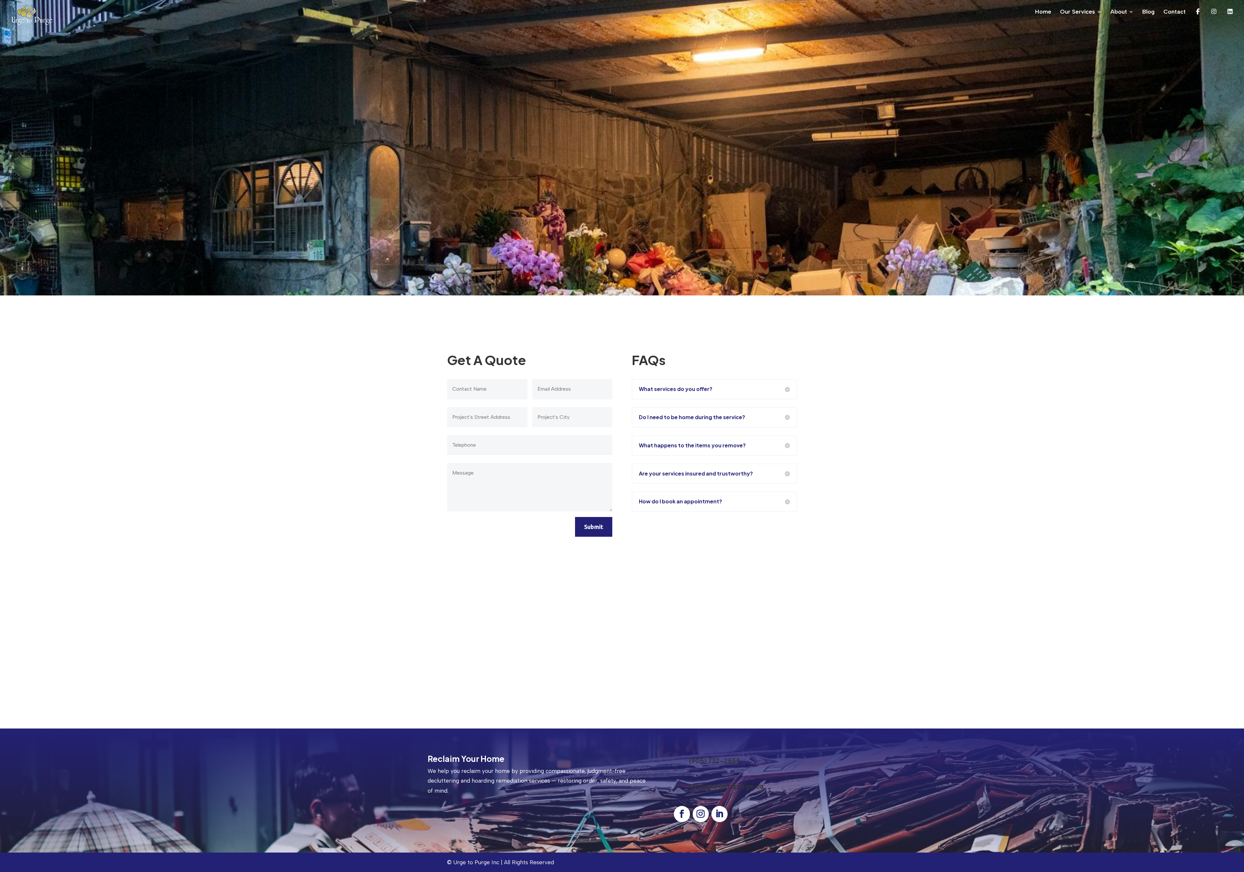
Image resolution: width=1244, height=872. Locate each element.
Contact (1174, 12)
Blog (1148, 12)
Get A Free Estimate (465, 816)
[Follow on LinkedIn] (719, 814)
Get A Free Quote (591, 176)
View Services (658, 176)
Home (1043, 12)
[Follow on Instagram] (701, 814)
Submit (593, 526)
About (1118, 12)
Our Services (1077, 12)
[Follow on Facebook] (682, 814)
